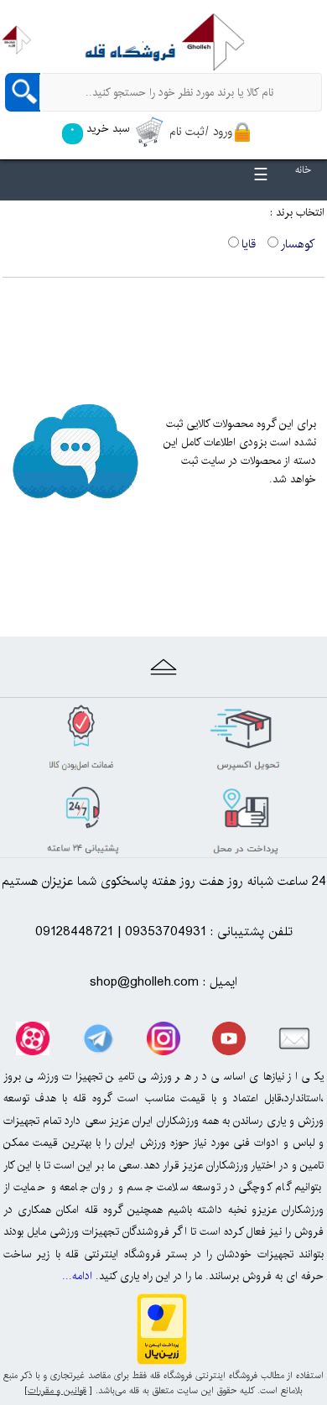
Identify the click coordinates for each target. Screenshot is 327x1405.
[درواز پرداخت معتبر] (162, 1360)
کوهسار (297, 244)
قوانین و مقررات (57, 1390)
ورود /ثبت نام (200, 132)
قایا (248, 244)
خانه (303, 170)
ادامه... (77, 1276)
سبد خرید (99, 128)
